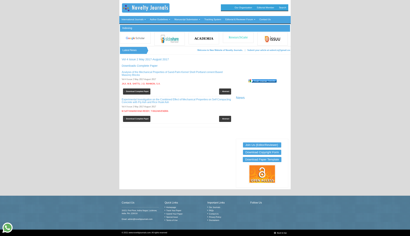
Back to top (282, 233)
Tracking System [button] (212, 19)
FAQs (211, 210)
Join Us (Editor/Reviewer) (262, 145)
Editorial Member (265, 7)
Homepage (171, 207)
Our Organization (243, 7)
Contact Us (214, 214)
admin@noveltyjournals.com (140, 219)
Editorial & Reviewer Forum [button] (239, 19)
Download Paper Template (262, 159)
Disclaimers (214, 220)
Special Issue (172, 217)
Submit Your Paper (174, 214)
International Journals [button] (133, 19)
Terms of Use (172, 220)
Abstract (225, 91)
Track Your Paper (173, 210)
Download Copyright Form (262, 152)
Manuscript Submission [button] (186, 19)
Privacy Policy (215, 217)
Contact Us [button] (265, 19)
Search (282, 7)
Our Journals (214, 207)
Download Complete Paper (137, 91)
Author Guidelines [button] (159, 19)
